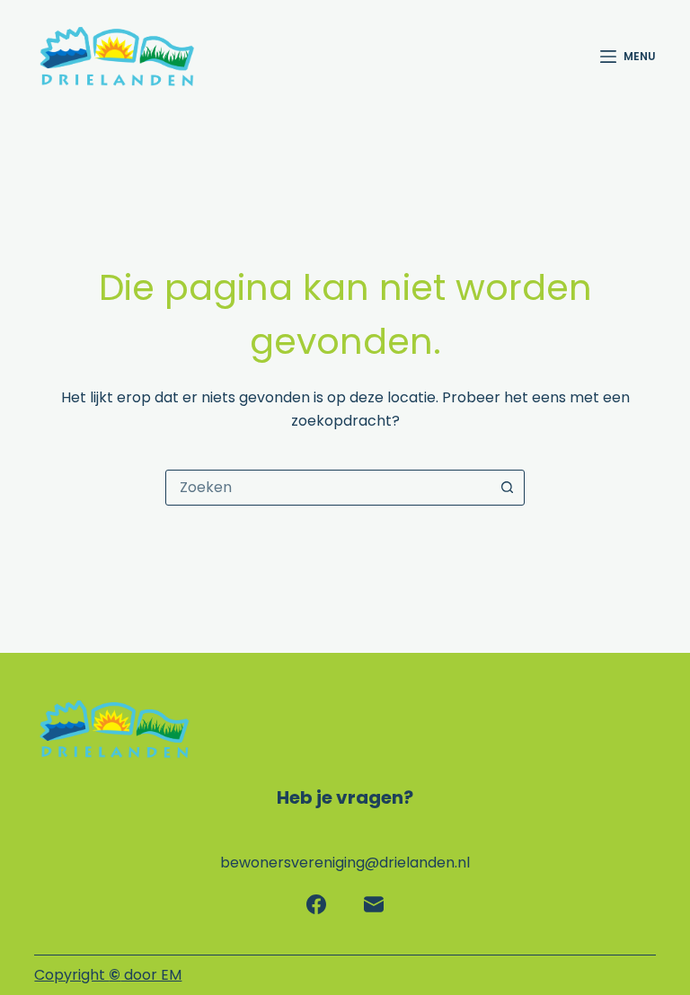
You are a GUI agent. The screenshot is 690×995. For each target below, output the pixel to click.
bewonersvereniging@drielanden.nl (345, 862)
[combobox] (328, 488)
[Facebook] (316, 904)
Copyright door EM (107, 974)
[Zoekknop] (507, 488)
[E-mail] (374, 904)
